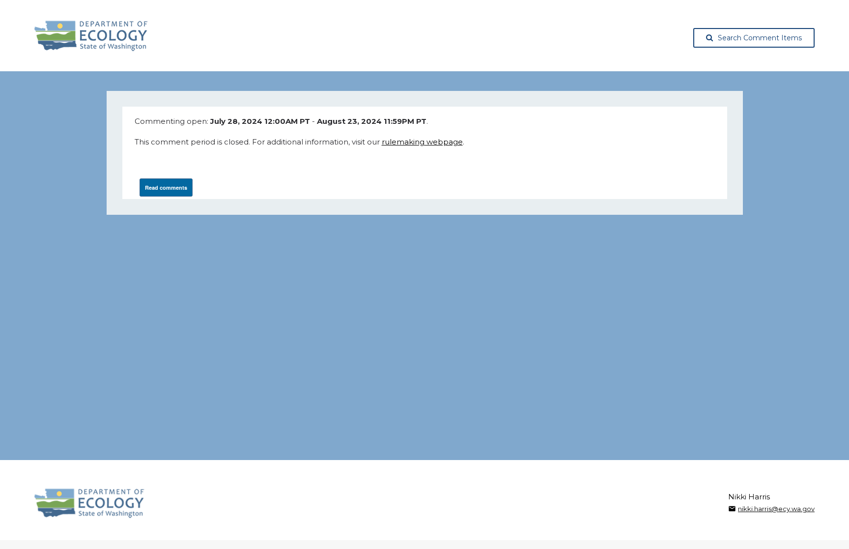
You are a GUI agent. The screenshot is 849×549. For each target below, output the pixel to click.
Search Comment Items (760, 37)
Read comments (166, 187)
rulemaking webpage (422, 141)
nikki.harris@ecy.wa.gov (776, 509)
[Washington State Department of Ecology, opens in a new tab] (91, 36)
